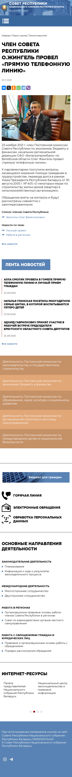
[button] (5, 20)
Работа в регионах (18, 234)
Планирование (14, 566)
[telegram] (11, 759)
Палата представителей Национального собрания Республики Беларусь (18, 689)
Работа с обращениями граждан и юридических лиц (28, 637)
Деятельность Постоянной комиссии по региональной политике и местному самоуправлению (32, 419)
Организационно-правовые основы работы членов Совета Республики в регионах (33, 614)
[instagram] (5, 759)
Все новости (9, 243)
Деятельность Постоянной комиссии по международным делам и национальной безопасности (32, 438)
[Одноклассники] (14, 88)
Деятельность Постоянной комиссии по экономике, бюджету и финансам (32, 382)
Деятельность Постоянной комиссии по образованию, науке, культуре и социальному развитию (36, 400)
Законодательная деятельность (26, 561)
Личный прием (16, 230)
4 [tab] (42, 712)
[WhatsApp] (18, 88)
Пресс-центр (19, 35)
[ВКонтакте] (4, 88)
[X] (9, 88)
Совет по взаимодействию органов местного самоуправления (34, 622)
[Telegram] (23, 88)
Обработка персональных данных (37, 519)
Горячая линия (27, 495)
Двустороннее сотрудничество (25, 595)
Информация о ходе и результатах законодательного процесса (27, 573)
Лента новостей (38, 35)
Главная (6, 35)
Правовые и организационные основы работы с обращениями (36, 644)
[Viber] (28, 88)
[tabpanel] (19, 689)
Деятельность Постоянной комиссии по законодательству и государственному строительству (32, 365)
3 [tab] (38, 712)
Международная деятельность (25, 586)
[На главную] (4, 7)
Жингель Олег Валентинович (25, 217)
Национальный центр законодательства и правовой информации (52, 688)
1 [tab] (31, 712)
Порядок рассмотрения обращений (28, 650)
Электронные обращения (36, 508)
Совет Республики (36, 4)
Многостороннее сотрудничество (26, 591)
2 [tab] (34, 712)
